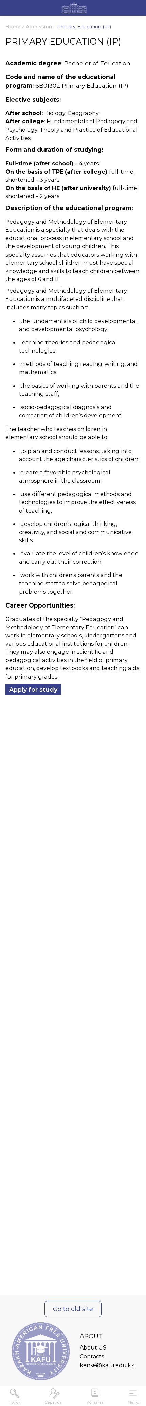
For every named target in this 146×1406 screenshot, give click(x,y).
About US (93, 1347)
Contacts (92, 1356)
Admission (39, 26)
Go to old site (73, 1309)
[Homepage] (74, 8)
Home (12, 26)
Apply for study (33, 689)
